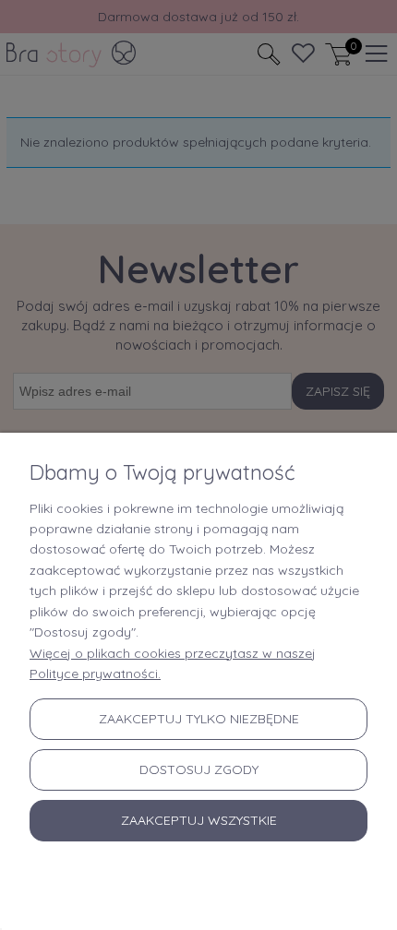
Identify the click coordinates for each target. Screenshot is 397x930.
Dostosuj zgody (199, 769)
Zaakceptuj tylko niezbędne (199, 718)
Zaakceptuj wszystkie (199, 820)
